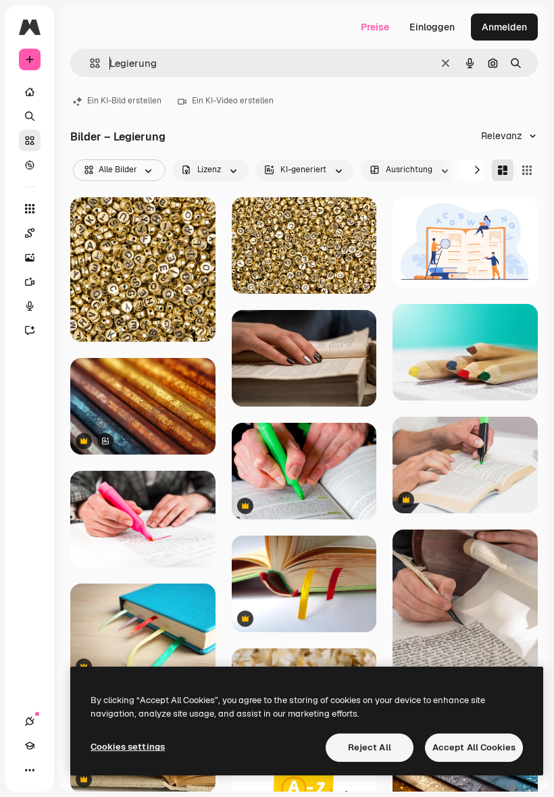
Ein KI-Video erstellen (233, 100)
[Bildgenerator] (30, 257)
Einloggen (432, 27)
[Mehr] (30, 770)
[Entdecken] (30, 165)
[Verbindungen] (30, 721)
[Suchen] (30, 116)
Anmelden (504, 27)
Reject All (369, 747)
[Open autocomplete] (89, 63)
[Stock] (30, 140)
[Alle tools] (30, 209)
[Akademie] (30, 745)
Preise (375, 27)
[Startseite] (30, 92)
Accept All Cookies (473, 747)
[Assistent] (30, 330)
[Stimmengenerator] (30, 306)
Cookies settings (128, 746)
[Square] (527, 170)
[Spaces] (30, 233)
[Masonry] (502, 170)
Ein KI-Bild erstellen (124, 100)
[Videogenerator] (30, 281)
